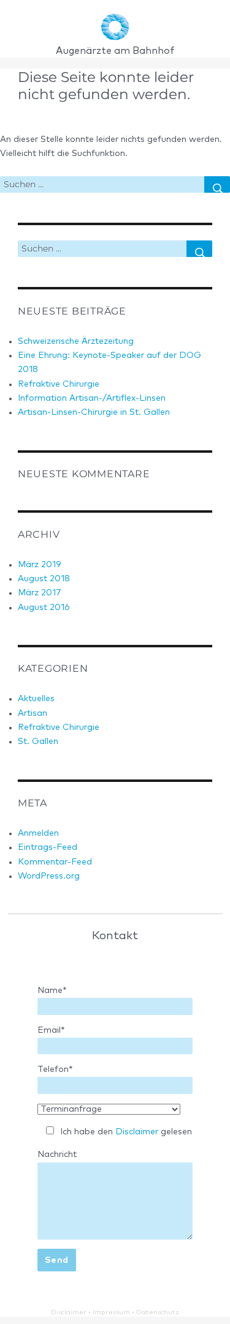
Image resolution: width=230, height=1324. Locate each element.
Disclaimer (136, 1132)
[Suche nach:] (102, 184)
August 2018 (44, 579)
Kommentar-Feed (55, 862)
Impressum (111, 1312)
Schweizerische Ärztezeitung (76, 341)
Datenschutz (157, 1312)
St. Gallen (38, 741)
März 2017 (39, 593)
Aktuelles (36, 698)
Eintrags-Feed (47, 847)
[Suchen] (217, 184)
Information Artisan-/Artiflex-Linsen (92, 398)
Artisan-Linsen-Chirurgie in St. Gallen (94, 412)
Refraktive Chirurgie (58, 384)
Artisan (32, 713)
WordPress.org (49, 876)
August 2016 (44, 607)
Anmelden (38, 833)
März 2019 (39, 564)
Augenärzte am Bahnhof (115, 51)
